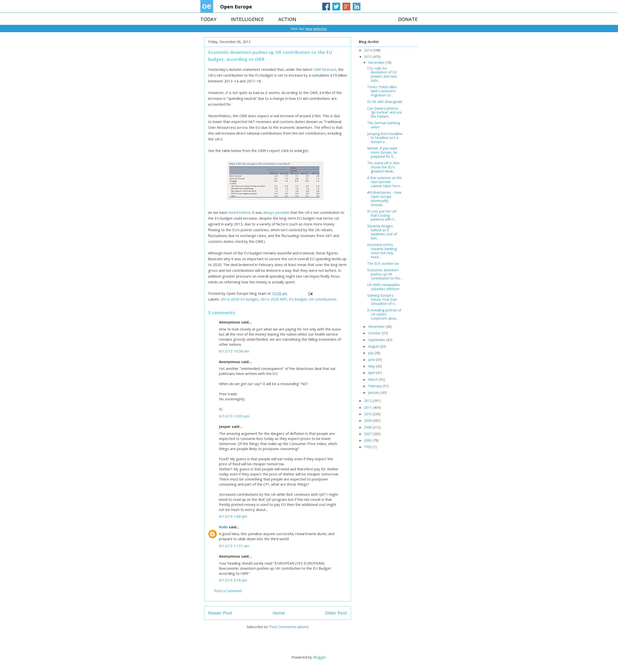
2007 (368, 433)
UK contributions (323, 299)
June (372, 359)
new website (316, 28)
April (372, 372)
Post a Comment (228, 590)
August (374, 346)
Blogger (319, 657)
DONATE (408, 19)
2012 (368, 400)
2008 (368, 427)
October (375, 333)
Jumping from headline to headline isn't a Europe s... (384, 137)
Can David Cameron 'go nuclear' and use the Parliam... (384, 112)
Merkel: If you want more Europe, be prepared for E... (382, 152)
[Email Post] (310, 293)
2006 (368, 440)
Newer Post (220, 613)
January (374, 392)
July (371, 353)
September (377, 339)
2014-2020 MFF (273, 299)
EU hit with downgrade (384, 101)
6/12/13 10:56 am (234, 351)
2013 (368, 56)
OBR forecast (324, 69)
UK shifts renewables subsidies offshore (383, 286)
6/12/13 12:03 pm (234, 416)
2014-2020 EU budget (239, 299)
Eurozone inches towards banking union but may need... (382, 250)
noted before (239, 212)
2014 (368, 50)
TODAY (208, 19)
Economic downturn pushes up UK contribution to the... (384, 274)
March (373, 379)
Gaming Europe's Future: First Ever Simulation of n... (382, 299)
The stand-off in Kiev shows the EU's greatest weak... (383, 167)
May (372, 366)
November (377, 326)
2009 (368, 420)
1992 (368, 447)
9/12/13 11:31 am (234, 545)
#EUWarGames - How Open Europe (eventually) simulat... (384, 198)
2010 (368, 414)
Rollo (223, 526)
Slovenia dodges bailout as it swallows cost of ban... (382, 232)
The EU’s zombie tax (383, 263)
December (377, 62)
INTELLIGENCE (247, 19)
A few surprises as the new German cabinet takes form (384, 181)
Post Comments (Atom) (289, 626)
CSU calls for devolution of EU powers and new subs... (382, 74)
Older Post (336, 613)
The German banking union (383, 125)
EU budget (298, 299)
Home (279, 613)
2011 (368, 407)
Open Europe (236, 6)
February (375, 386)
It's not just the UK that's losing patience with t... (381, 215)
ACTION (287, 19)
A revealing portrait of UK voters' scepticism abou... (384, 314)
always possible (276, 212)
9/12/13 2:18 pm (233, 580)
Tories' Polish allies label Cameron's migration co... (382, 91)
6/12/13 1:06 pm (233, 516)
